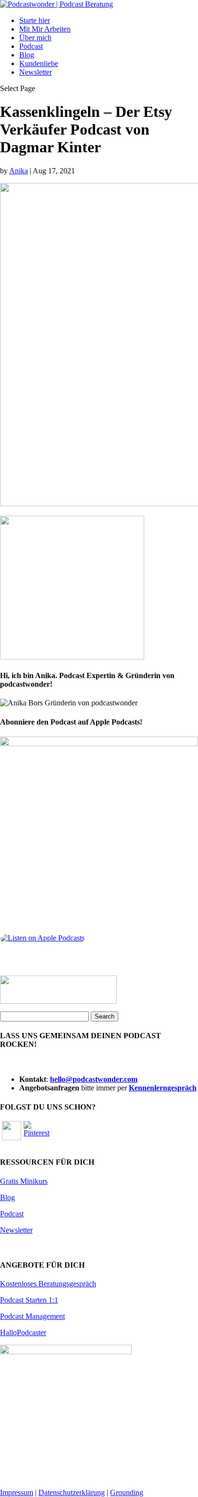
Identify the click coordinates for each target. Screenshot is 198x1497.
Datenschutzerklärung (71, 1492)
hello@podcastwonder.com (93, 1079)
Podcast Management (32, 1316)
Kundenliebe (38, 63)
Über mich (35, 38)
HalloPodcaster (23, 1332)
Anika (18, 171)
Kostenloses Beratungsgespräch (48, 1284)
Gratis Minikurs (24, 1181)
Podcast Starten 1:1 (29, 1300)
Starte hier (34, 20)
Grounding (126, 1492)
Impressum (16, 1492)
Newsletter (35, 72)
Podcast (31, 46)
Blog (26, 55)
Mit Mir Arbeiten (45, 29)
